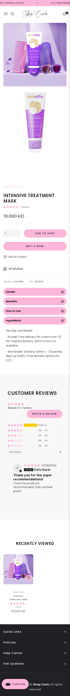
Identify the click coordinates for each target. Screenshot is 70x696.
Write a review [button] (44, 414)
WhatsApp (15, 268)
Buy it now (35, 246)
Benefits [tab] (11, 301)
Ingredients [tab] (13, 320)
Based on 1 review (20, 407)
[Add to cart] (29, 578)
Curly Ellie (18, 592)
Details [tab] (10, 291)
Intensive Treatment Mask (18, 598)
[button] (11, 206)
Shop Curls (41, 684)
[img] (32, 465)
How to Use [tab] (13, 310)
